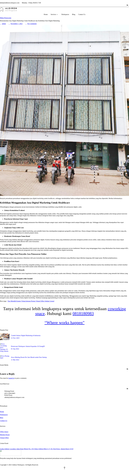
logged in (11, 378)
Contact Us (81, 14)
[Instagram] (123, 5)
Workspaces (65, 14)
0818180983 (83, 313)
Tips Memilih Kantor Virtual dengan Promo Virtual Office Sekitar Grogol (31, 301)
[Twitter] (115, 5)
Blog (73, 14)
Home (46, 14)
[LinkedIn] (127, 5)
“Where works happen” (65, 322)
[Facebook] (119, 5)
